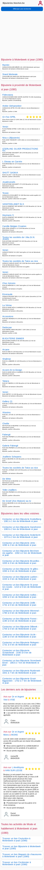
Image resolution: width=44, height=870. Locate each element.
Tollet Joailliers (9, 490)
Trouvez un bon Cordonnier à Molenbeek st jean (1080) (16, 863)
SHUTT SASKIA (10, 172)
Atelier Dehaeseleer (12, 106)
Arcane (5, 349)
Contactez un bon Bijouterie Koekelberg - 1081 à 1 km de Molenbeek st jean (21, 520)
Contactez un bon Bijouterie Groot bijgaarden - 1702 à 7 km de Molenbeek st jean (21, 680)
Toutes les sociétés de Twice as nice (20, 261)
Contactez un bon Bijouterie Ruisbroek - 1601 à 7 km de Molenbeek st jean (21, 671)
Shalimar (6, 359)
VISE (12, 699)
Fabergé (6, 434)
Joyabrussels (8, 182)
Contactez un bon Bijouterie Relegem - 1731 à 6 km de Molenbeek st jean (21, 643)
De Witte (6, 479)
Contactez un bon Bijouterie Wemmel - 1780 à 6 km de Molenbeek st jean (21, 612)
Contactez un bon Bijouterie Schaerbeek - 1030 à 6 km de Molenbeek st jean (17, 652)
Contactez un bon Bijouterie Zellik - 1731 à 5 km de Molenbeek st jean (19, 604)
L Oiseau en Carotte (12, 161)
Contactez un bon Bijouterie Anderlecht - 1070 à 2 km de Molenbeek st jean (21, 536)
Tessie (5, 193)
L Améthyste (18, 767)
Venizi (5, 127)
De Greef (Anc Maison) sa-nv (16, 501)
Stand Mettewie (10, 74)
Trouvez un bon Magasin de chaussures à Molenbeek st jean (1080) (22, 855)
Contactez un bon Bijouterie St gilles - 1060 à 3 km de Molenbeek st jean (20, 570)
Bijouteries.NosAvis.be (14, 3)
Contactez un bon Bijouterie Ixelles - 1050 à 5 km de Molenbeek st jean (20, 596)
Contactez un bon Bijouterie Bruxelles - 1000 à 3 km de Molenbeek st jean (21, 562)
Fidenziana (7, 95)
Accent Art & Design (12, 370)
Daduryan (7, 327)
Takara (5, 381)
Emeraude (7, 294)
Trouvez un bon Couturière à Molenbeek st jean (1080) (16, 839)
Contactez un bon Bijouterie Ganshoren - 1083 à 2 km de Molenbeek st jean (21, 528)
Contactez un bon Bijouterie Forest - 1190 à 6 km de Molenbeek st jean (20, 620)
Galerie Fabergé (10, 445)
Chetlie (5, 423)
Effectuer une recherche (22, 9)
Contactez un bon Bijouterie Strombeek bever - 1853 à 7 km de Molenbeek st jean (21, 662)
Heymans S (8, 215)
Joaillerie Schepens (11, 457)
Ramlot (5, 65)
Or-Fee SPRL (9, 117)
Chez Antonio (8, 283)
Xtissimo (6, 412)
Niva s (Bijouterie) (11, 138)
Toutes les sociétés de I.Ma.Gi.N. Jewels (18, 238)
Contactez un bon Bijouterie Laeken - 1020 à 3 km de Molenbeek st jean (20, 578)
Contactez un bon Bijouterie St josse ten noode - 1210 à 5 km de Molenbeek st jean (21, 587)
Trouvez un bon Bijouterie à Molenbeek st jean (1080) (21, 847)
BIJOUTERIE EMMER (13, 338)
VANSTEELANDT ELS (13, 204)
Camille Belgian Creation (14, 226)
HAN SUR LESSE (13, 770)
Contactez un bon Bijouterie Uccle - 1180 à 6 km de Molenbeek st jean (19, 635)
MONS (14, 735)
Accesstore (7, 316)
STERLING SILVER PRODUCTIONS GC (20, 149)
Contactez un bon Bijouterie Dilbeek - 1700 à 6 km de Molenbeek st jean (20, 627)
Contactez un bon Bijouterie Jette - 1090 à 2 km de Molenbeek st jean (19, 544)
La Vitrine (7, 305)
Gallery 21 (7, 401)
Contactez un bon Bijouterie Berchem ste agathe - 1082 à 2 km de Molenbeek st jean (22, 553)
